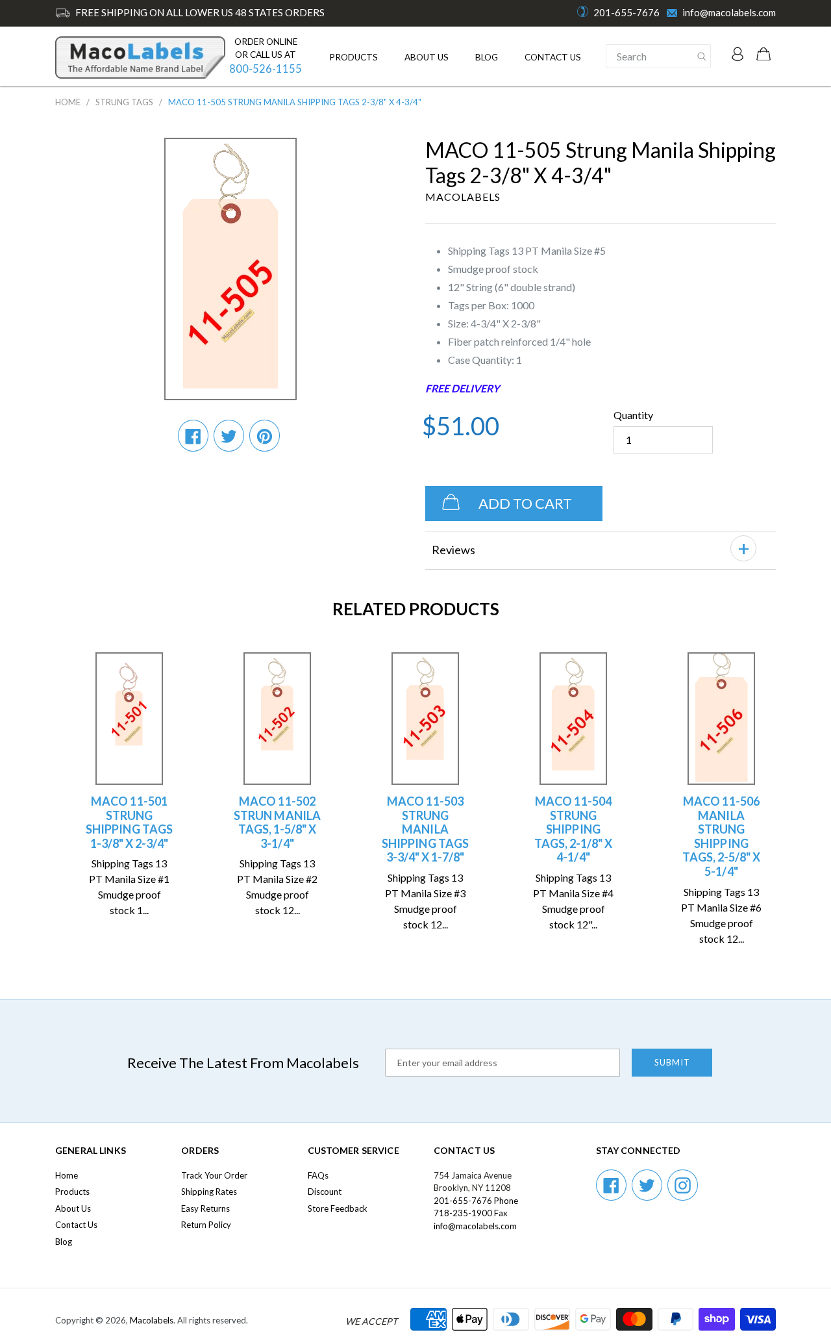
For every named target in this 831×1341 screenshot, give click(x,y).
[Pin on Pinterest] (264, 435)
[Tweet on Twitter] (229, 435)
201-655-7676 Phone (476, 1200)
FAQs (318, 1175)
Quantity (633, 415)
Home (68, 102)
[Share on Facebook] (193, 435)
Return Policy (206, 1225)
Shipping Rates (209, 1191)
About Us (426, 57)
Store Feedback (337, 1208)
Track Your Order (214, 1175)
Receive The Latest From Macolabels (243, 1062)
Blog (486, 57)
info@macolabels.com (729, 12)
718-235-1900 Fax (471, 1213)
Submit (672, 1062)
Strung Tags (124, 102)
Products (353, 57)
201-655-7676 (626, 12)
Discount (324, 1191)
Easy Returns (205, 1208)
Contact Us (553, 57)
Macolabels (151, 1320)
